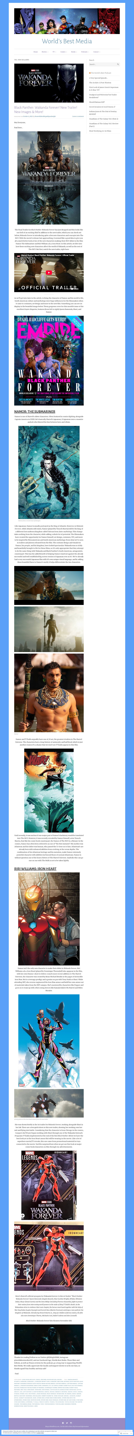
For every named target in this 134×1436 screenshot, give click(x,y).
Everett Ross (73, 1387)
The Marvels (36, 1404)
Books (73, 52)
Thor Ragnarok (49, 1404)
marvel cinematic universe (58, 1391)
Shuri (34, 1398)
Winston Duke (28, 1406)
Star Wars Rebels (19, 1402)
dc (50, 1385)
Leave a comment (78, 116)
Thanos (52, 1402)
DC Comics (55, 1385)
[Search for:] (104, 64)
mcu (26, 1393)
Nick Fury (22, 1396)
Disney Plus (67, 1385)
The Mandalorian (25, 1404)
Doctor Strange (77, 1385)
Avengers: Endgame (56, 1381)
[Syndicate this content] (90, 73)
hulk (25, 1389)
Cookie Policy (40, 1433)
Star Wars (79, 1400)
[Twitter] (67, 1423)
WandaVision (18, 1406)
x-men (35, 1406)
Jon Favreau (46, 1389)
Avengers (23, 1381)
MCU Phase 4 (32, 1393)
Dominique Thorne (51, 1387)
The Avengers (59, 1402)
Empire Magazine (63, 1387)
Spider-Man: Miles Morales (49, 1400)
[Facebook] (63, 1423)
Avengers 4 (31, 1381)
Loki (21, 1391)
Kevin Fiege (72, 1389)
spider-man (41, 1398)
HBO (22, 1389)
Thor (42, 1404)
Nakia (74, 1393)
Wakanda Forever (70, 1404)
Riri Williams (37, 1396)
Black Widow (37, 1383)
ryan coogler (58, 1396)
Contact (96, 52)
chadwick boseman (27, 1385)
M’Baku (22, 1393)
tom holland (59, 1404)
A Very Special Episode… (98, 78)
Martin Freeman (38, 1391)
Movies (44, 52)
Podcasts (84, 52)
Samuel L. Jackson (69, 1396)
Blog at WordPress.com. (52, 1426)
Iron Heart (30, 1389)
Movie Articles (52, 1379)
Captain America (61, 1383)
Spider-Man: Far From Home (31, 1400)
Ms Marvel (68, 1393)
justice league (55, 1389)
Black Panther (74, 1381)
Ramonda (29, 1396)
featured (44, 1379)
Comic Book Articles (28, 1379)
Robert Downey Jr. (48, 1396)
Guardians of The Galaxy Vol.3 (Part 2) (103, 119)
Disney (61, 1385)
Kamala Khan (64, 1389)
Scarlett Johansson (25, 1398)
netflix (16, 1396)
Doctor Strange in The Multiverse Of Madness (29, 1387)
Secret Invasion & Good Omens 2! (102, 107)
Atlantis (17, 1381)
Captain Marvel (72, 1383)
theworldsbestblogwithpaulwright (45, 116)
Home (36, 52)
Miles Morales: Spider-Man (55, 1393)
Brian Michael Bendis (48, 1383)
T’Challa (36, 1402)
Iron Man (38, 1389)
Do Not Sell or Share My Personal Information (74, 1426)
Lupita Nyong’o (28, 1391)
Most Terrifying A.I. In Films (100, 131)
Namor (79, 1393)
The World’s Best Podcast (101, 73)
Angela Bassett (73, 1379)
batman (66, 1381)
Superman (29, 1402)
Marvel (46, 1391)
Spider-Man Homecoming (53, 1398)
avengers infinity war (42, 1381)
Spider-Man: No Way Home (67, 1400)
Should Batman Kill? (97, 102)
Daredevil (45, 1385)
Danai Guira (38, 1385)
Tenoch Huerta (44, 1402)
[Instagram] (71, 1423)
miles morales (41, 1393)
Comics (62, 52)
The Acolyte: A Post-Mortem (100, 83)
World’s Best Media (67, 41)
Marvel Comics (72, 1391)
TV (54, 52)
